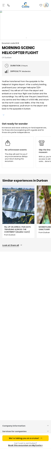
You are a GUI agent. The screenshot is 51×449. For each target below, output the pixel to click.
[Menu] (3, 5)
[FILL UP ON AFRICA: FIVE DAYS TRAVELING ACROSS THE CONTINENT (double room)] (18, 212)
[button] (41, 5)
